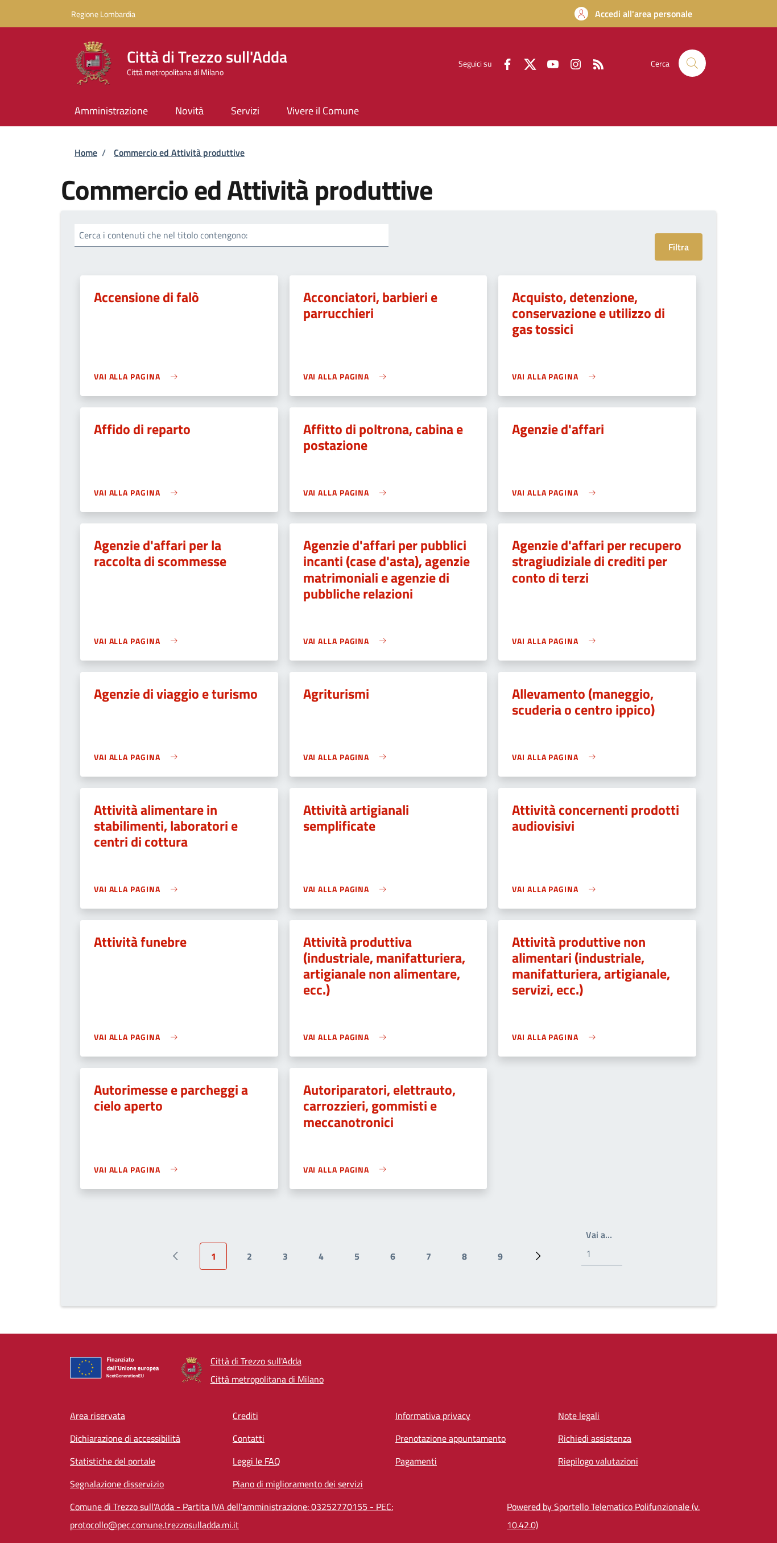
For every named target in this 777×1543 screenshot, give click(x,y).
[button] (633, 13)
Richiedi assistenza (594, 1438)
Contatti (248, 1438)
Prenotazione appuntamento (450, 1438)
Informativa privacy (432, 1415)
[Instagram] (571, 63)
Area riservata (97, 1415)
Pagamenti (416, 1461)
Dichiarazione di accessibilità (125, 1438)
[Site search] (692, 63)
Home (86, 152)
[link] (138, 376)
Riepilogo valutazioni (598, 1461)
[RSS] (593, 63)
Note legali (579, 1415)
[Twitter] (525, 63)
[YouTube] (548, 63)
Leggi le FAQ (256, 1461)
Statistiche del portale (112, 1461)
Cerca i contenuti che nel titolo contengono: (163, 235)
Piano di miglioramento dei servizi (298, 1484)
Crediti (245, 1415)
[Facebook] (502, 63)
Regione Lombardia (103, 14)
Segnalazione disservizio (117, 1484)
